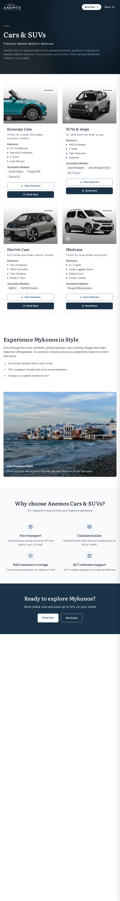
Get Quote (72, 617)
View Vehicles (32, 185)
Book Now (90, 7)
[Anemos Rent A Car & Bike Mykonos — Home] (12, 7)
